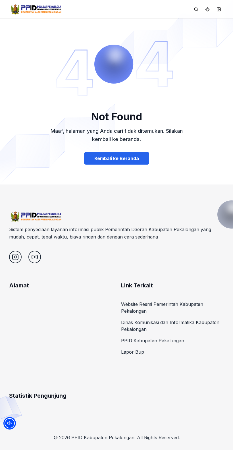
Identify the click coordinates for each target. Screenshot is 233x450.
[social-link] (15, 257)
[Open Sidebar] (219, 9)
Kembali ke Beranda (116, 158)
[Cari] (196, 9)
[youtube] (34, 257)
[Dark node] (207, 9)
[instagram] (15, 257)
